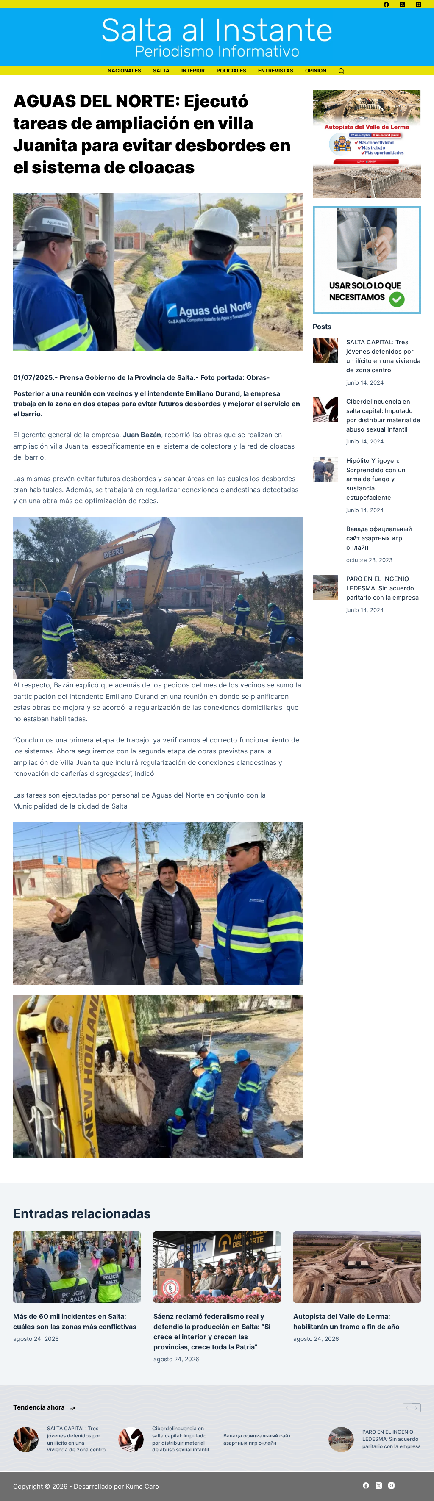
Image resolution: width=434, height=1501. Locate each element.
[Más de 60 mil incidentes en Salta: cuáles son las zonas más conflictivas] (77, 1267)
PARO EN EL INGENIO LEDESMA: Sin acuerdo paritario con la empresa (382, 588)
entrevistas (275, 70)
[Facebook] (386, 4)
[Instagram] (418, 4)
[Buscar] (341, 71)
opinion (315, 70)
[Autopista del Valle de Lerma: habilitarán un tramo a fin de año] (357, 1267)
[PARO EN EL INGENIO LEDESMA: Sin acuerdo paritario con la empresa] (325, 587)
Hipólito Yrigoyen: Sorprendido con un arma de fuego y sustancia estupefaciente (376, 479)
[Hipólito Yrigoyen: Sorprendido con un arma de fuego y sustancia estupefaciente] (325, 469)
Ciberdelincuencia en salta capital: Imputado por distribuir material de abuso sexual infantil (180, 1439)
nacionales (124, 70)
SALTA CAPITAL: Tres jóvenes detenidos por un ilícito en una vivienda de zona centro (76, 1439)
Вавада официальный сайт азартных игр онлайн (379, 538)
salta (161, 70)
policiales (231, 70)
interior (193, 70)
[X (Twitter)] (402, 4)
